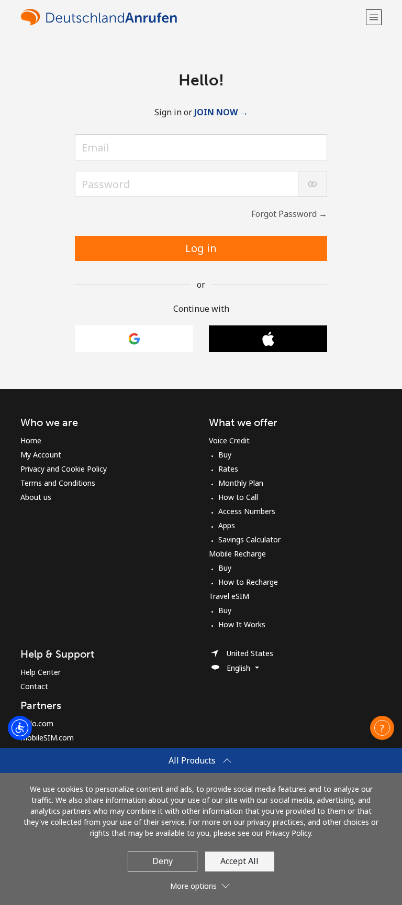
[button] (374, 17)
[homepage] (191, 17)
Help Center (40, 672)
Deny (162, 861)
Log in (201, 248)
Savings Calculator (249, 539)
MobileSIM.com (47, 738)
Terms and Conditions (57, 483)
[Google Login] (134, 338)
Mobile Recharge (237, 554)
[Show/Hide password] (312, 184)
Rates (228, 469)
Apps (226, 525)
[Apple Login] (268, 338)
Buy (224, 455)
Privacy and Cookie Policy (63, 469)
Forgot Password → (289, 214)
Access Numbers (246, 511)
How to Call (238, 497)
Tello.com (36, 723)
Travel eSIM (229, 596)
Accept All (239, 861)
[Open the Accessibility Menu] (20, 728)
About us (35, 497)
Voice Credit (229, 440)
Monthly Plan (240, 483)
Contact (34, 686)
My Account (40, 455)
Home (30, 440)
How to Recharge (248, 582)
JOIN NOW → (221, 112)
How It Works (241, 624)
